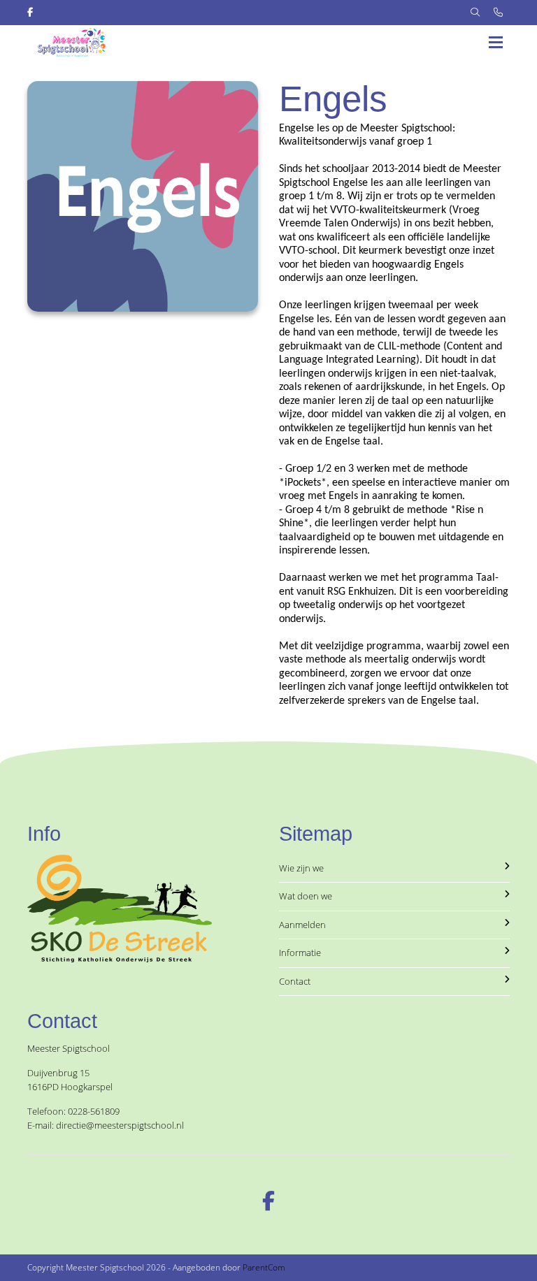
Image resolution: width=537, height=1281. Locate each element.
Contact (294, 981)
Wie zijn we (301, 868)
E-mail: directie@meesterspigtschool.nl (105, 1125)
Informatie (300, 952)
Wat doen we (305, 896)
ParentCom (264, 1267)
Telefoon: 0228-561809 (73, 1111)
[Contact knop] (498, 13)
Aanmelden (302, 924)
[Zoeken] (475, 13)
